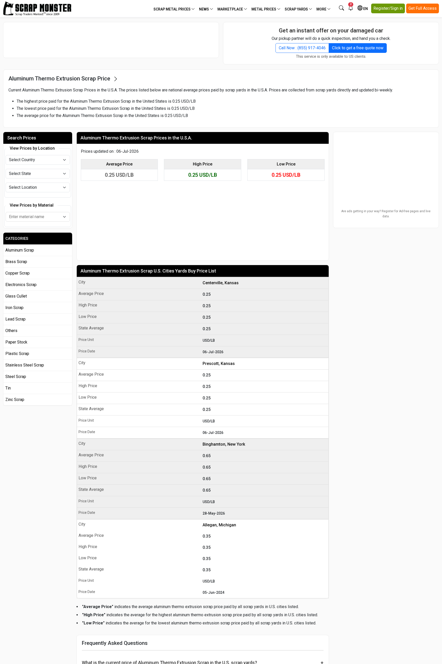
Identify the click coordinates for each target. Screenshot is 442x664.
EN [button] (365, 9)
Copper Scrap (17, 273)
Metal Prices (264, 9)
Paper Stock (16, 342)
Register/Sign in (388, 8)
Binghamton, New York (224, 444)
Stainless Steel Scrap (24, 365)
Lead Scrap (15, 319)
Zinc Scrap (14, 399)
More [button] (321, 9)
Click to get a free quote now (357, 47)
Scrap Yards (297, 9)
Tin (8, 388)
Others (11, 330)
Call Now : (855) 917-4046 (302, 47)
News (204, 9)
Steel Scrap (15, 376)
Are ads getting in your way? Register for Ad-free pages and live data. (385, 213)
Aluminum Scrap (19, 250)
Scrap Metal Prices (172, 9)
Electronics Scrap (21, 284)
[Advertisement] (111, 39)
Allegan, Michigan (219, 525)
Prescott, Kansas (219, 363)
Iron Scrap (14, 307)
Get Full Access (422, 8)
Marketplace (230, 9)
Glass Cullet (16, 296)
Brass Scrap (16, 261)
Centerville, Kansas (221, 282)
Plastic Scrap (17, 353)
